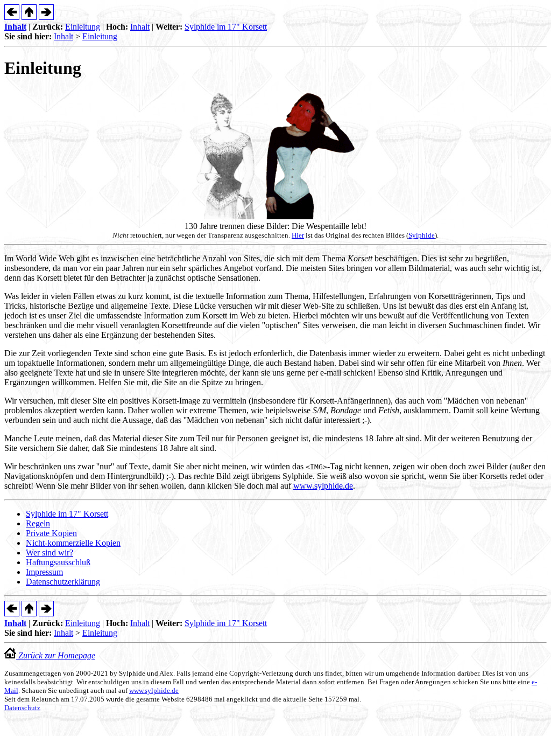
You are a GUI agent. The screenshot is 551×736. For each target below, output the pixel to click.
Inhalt (15, 26)
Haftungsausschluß (58, 562)
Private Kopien (51, 533)
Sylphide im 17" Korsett (226, 26)
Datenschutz (22, 708)
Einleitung (82, 26)
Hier (298, 235)
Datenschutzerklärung (63, 581)
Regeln (38, 523)
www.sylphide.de (323, 485)
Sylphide (421, 235)
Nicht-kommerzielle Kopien (73, 542)
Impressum (44, 572)
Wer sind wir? (49, 552)
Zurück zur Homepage (55, 655)
